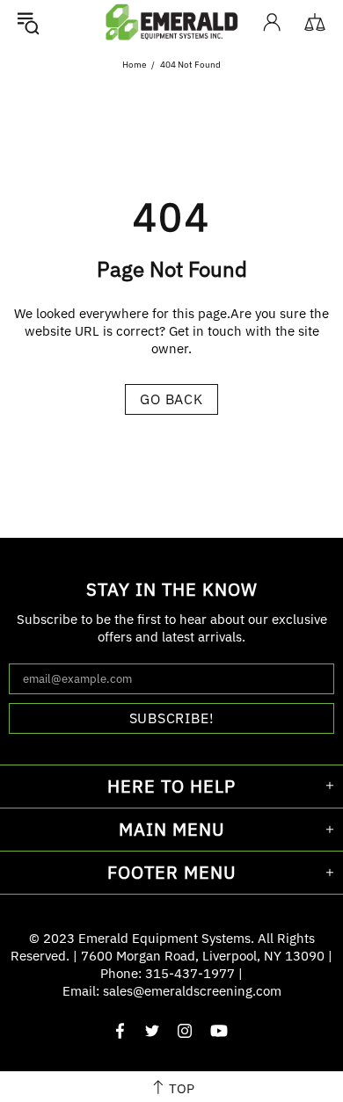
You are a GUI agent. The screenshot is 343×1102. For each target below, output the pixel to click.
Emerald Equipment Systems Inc (171, 22)
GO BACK (171, 399)
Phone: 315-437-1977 (167, 973)
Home (134, 64)
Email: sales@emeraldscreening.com (171, 990)
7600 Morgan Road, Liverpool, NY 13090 (203, 955)
